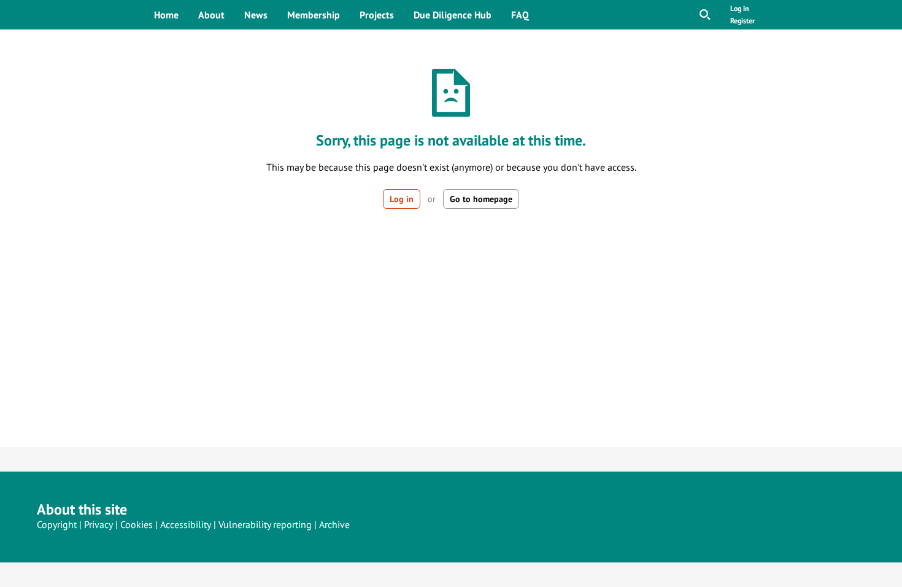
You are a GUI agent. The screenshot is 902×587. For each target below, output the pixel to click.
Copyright (57, 524)
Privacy (98, 524)
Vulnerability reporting (265, 524)
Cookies (136, 524)
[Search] (705, 14)
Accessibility (185, 524)
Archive (334, 524)
